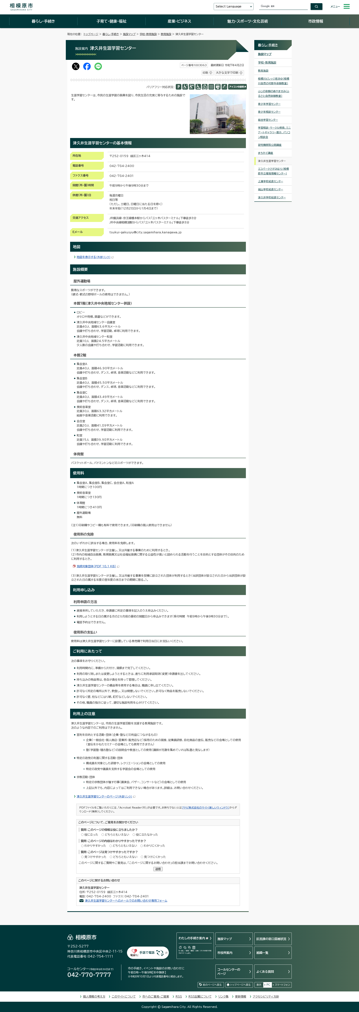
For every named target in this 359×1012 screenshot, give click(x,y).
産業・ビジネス (179, 21)
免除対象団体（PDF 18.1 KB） (96, 566)
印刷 (205, 72)
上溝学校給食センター (270, 181)
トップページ (91, 34)
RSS (179, 996)
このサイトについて (124, 996)
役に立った (91, 834)
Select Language (228, 6)
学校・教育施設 (148, 34)
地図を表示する (94, 257)
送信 (158, 869)
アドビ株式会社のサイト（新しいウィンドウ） (205, 807)
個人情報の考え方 (94, 996)
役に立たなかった (147, 834)
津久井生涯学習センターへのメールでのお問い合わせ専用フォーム (126, 900)
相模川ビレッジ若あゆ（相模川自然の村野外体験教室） (273, 81)
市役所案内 (224, 952)
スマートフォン (282, 985)
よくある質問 (265, 971)
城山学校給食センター (270, 189)
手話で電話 (146, 952)
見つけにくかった (155, 856)
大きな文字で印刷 (227, 72)
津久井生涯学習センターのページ (104, 796)
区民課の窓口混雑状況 (271, 938)
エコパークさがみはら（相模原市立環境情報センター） (273, 171)
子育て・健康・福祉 (111, 21)
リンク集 (223, 996)
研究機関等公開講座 (270, 145)
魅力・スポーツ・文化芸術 (247, 21)
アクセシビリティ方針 (266, 996)
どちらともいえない (117, 834)
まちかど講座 (265, 153)
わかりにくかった (154, 845)
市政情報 (315, 21)
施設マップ (129, 34)
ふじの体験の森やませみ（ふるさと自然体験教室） (273, 93)
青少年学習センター (269, 104)
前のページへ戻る (212, 985)
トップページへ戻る (240, 985)
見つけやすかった (95, 856)
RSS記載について (200, 996)
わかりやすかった (95, 845)
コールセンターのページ (228, 971)
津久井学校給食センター (272, 197)
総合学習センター (268, 120)
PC (268, 985)
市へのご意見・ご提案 (155, 996)
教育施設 (166, 34)
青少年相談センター (269, 112)
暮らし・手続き (43, 21)
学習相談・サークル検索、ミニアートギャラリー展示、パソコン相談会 (274, 132)
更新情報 (240, 996)
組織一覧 (262, 952)
